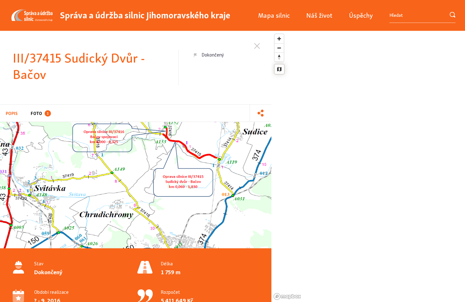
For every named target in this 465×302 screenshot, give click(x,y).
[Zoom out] (279, 47)
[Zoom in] (279, 38)
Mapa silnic (274, 15)
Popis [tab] (12, 113)
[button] (260, 113)
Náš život (319, 15)
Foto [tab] (40, 113)
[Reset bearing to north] (279, 57)
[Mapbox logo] (287, 296)
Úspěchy (361, 15)
